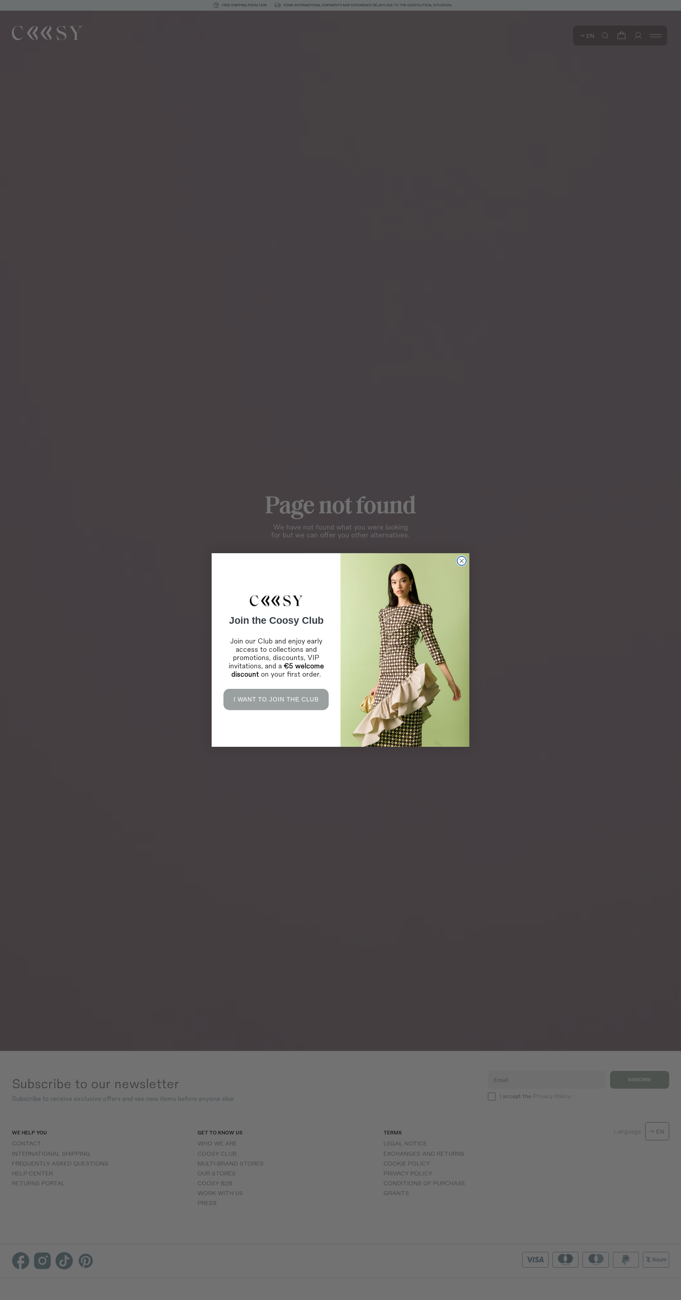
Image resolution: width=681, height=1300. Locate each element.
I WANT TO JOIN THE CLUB (276, 699)
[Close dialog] (461, 560)
